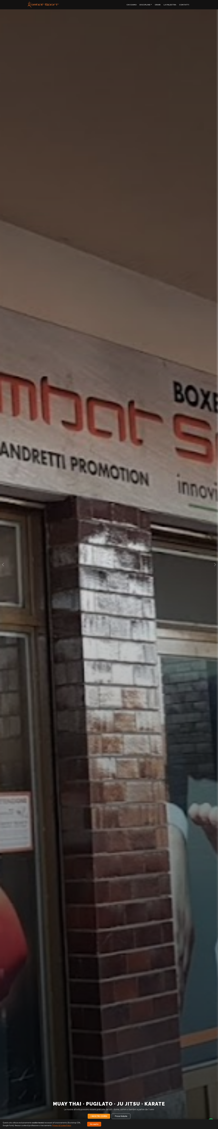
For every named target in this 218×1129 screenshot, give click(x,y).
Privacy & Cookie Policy (61, 1125)
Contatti (184, 5)
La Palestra (170, 5)
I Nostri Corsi (99, 1116)
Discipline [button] (145, 5)
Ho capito (94, 1124)
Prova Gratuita (121, 1116)
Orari (158, 5)
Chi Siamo (132, 5)
